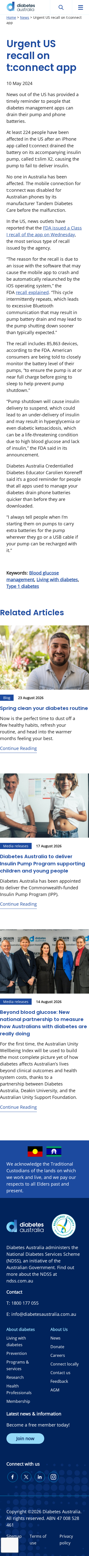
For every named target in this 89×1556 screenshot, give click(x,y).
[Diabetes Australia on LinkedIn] (40, 1477)
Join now (25, 1438)
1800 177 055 (25, 1303)
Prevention (16, 1353)
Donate (57, 1346)
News (55, 1338)
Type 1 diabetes (22, 586)
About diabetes (20, 1329)
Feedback (59, 1381)
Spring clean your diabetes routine (44, 708)
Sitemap (14, 1536)
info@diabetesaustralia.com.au (43, 1314)
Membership (18, 1401)
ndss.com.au (19, 1281)
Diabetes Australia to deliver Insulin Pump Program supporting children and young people (42, 863)
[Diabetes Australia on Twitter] (26, 1477)
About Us (59, 1329)
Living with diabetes (57, 579)
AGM (54, 1390)
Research (15, 1377)
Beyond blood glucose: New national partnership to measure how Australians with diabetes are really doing (43, 1023)
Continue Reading (18, 748)
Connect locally (64, 1364)
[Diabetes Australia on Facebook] (12, 1477)
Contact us (60, 1372)
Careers (57, 1355)
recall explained (32, 292)
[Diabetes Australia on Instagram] (53, 1477)
